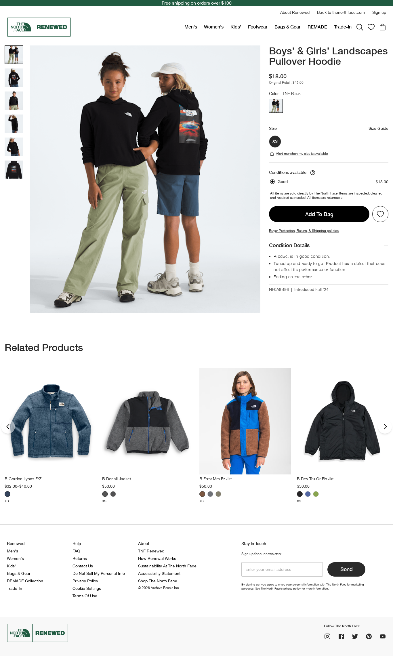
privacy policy (292, 588)
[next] (385, 427)
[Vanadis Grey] (210, 494)
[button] (295, 12)
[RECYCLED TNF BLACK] (113, 494)
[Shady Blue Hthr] (7, 494)
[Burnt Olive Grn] (218, 494)
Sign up (379, 12)
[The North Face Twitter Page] (355, 636)
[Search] (359, 27)
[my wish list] (371, 27)
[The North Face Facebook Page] (341, 636)
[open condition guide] (313, 173)
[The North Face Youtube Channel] (382, 636)
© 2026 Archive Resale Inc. (159, 588)
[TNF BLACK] (300, 494)
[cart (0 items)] (382, 27)
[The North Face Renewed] (93, 27)
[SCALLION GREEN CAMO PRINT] (316, 494)
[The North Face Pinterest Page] (368, 636)
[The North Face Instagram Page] (327, 636)
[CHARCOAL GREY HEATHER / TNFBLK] (105, 494)
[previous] (8, 427)
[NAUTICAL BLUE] (308, 494)
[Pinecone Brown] (202, 494)
